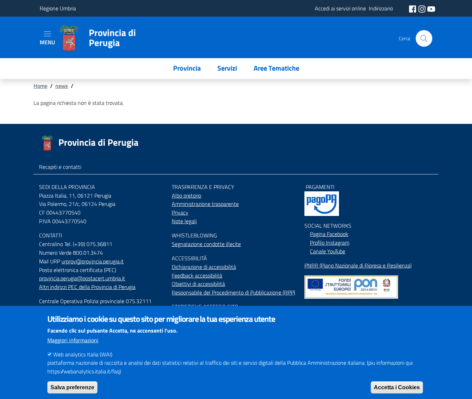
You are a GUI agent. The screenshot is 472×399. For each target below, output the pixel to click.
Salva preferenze (72, 387)
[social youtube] (431, 8)
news (61, 86)
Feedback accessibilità (197, 275)
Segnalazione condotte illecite (206, 244)
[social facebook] (413, 8)
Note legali (184, 221)
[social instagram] (422, 8)
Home (40, 86)
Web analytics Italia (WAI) (82, 354)
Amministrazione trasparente (205, 204)
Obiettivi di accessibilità (198, 284)
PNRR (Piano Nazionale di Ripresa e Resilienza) (358, 265)
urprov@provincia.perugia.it (93, 261)
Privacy (180, 212)
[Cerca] (424, 38)
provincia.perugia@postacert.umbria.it (82, 278)
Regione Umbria (58, 8)
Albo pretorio (186, 195)
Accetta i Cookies (397, 387)
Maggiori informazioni (72, 340)
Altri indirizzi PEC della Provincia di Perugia (87, 287)
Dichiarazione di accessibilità (204, 267)
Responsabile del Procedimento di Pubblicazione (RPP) (233, 292)
